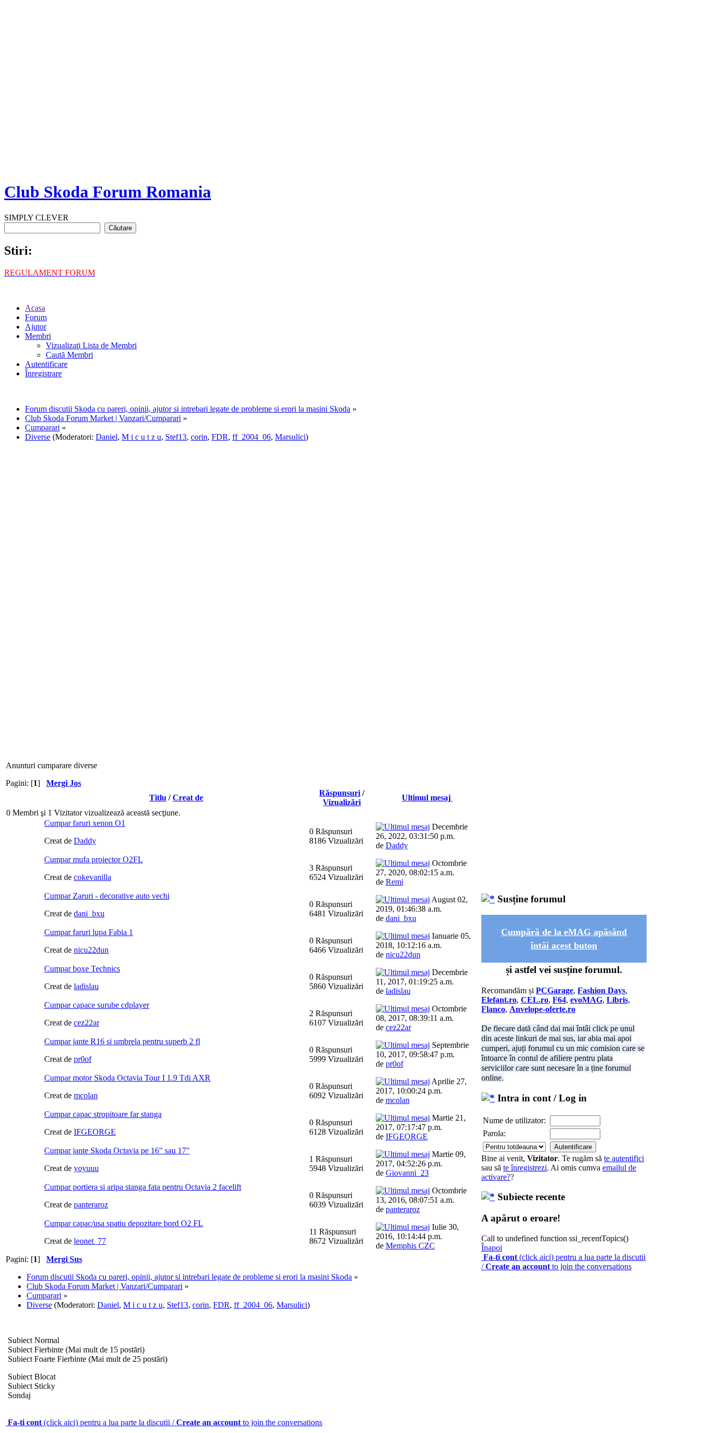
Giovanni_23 (407, 1172)
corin (199, 436)
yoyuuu (86, 1168)
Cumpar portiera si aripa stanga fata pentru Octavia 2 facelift (142, 1186)
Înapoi (491, 1247)
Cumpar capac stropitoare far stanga (103, 1114)
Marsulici (290, 436)
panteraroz (91, 1204)
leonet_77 (90, 1241)
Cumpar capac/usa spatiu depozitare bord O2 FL (123, 1223)
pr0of (82, 1059)
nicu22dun (91, 949)
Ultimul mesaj (427, 797)
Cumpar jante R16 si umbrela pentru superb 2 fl (122, 1041)
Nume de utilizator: (514, 1120)
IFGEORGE (95, 1131)
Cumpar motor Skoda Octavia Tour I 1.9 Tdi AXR (127, 1077)
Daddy (85, 840)
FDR (220, 436)
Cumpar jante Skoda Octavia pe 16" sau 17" (117, 1150)
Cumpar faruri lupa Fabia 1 (88, 932)
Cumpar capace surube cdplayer (96, 1005)
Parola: (494, 1133)
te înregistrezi (525, 1167)
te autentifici (624, 1158)
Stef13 (176, 436)
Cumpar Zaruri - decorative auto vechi (106, 895)
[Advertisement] (355, 99)
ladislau (86, 986)
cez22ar (86, 1022)
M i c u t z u (141, 436)
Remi (394, 881)
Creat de (188, 797)
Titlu (157, 797)
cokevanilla (92, 877)
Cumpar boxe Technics (82, 968)
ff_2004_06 (251, 436)
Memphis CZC (410, 1245)
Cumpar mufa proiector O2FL (93, 859)
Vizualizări (342, 802)
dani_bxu (89, 913)
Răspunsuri (339, 792)
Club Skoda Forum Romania (107, 191)
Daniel (106, 436)
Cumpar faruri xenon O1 (84, 823)
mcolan (86, 1095)
